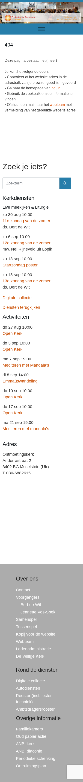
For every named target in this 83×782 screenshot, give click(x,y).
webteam (57, 105)
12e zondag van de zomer (26, 243)
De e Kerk (30, 656)
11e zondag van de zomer (26, 221)
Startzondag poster (20, 265)
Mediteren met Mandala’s (26, 365)
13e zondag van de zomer (26, 281)
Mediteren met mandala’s (26, 428)
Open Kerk (12, 333)
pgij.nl (56, 88)
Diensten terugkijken (21, 307)
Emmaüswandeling (20, 381)
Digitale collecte (17, 297)
